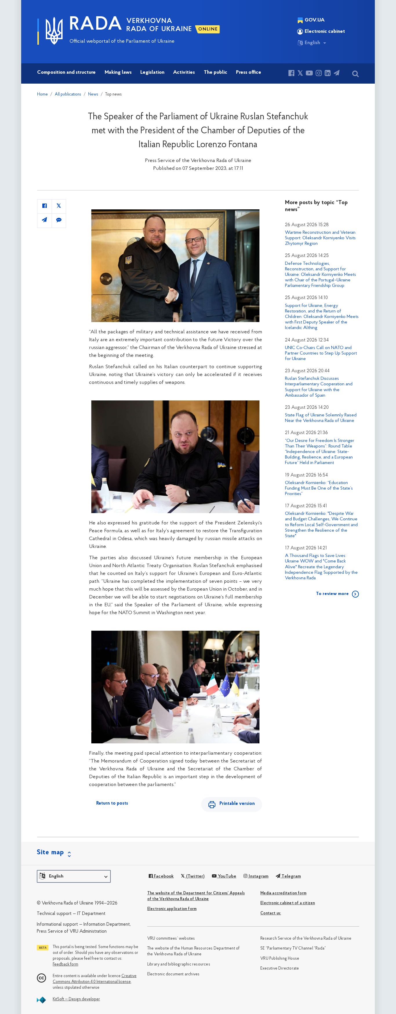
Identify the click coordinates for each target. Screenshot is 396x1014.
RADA (96, 25)
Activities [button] (184, 72)
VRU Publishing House (279, 959)
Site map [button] (50, 852)
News (93, 94)
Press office (248, 72)
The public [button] (215, 72)
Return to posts (112, 803)
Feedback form (65, 964)
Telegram (290, 876)
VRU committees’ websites (171, 938)
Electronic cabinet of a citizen (287, 903)
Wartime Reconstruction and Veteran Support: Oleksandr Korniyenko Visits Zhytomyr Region (320, 238)
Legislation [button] (152, 72)
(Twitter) (195, 876)
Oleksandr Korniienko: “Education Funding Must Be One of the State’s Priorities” (319, 488)
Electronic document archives (173, 974)
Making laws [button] (118, 72)
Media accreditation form (283, 893)
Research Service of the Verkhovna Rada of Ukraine (305, 938)
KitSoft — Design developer (76, 999)
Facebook (163, 876)
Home (42, 94)
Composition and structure (66, 72)
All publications (68, 94)
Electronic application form (172, 909)
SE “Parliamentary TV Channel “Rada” (293, 948)
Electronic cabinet (325, 31)
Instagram (258, 876)
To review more (332, 594)
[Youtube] (309, 73)
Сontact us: (270, 913)
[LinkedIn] (328, 73)
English (312, 43)
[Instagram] (319, 73)
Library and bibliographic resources (178, 964)
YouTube (226, 876)
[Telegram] (336, 74)
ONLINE (208, 29)
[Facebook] (291, 73)
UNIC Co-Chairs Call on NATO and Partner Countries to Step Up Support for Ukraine (321, 353)
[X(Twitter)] (300, 73)
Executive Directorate (279, 968)
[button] (74, 876)
